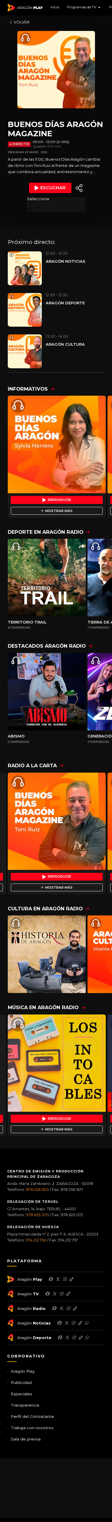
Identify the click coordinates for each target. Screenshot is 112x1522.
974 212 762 (36, 1240)
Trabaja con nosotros (32, 1427)
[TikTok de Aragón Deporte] (80, 1338)
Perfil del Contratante (32, 1416)
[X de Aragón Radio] (61, 1308)
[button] (84, 7)
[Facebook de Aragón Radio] (54, 1308)
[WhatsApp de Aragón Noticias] (86, 1323)
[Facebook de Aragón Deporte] (60, 1338)
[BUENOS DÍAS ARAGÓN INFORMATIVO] (57, 444)
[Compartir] (79, 188)
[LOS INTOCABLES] (57, 1063)
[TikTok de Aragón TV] (67, 1294)
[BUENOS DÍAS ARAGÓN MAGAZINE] (57, 821)
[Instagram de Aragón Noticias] (73, 1323)
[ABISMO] (47, 692)
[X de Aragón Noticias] (66, 1323)
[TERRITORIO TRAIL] (47, 577)
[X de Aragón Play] (58, 1279)
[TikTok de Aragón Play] (71, 1279)
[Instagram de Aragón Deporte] (73, 1338)
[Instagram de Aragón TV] (61, 1294)
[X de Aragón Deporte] (67, 1338)
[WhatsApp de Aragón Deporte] (87, 1338)
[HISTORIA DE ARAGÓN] (47, 954)
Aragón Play (23, 1371)
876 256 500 (37, 1189)
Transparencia (25, 1405)
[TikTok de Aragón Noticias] (79, 1323)
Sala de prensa (26, 1439)
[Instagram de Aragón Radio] (68, 1308)
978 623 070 (37, 1215)
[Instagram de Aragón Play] (64, 1279)
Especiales (21, 1393)
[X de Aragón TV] (54, 1294)
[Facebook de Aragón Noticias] (59, 1323)
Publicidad (21, 1382)
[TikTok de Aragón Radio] (74, 1308)
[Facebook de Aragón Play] (50, 1279)
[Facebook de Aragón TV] (47, 1294)
